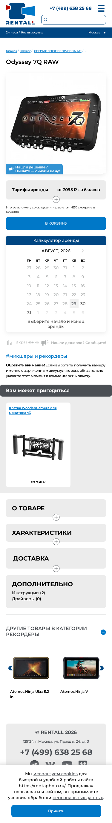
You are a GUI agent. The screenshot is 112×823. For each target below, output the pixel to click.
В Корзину (56, 223)
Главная (11, 51)
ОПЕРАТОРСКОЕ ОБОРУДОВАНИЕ (58, 51)
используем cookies (55, 773)
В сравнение (27, 342)
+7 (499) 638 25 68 (71, 8)
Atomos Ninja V (74, 691)
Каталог (25, 51)
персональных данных (78, 797)
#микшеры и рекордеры (36, 356)
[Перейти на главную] (20, 13)
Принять (56, 811)
